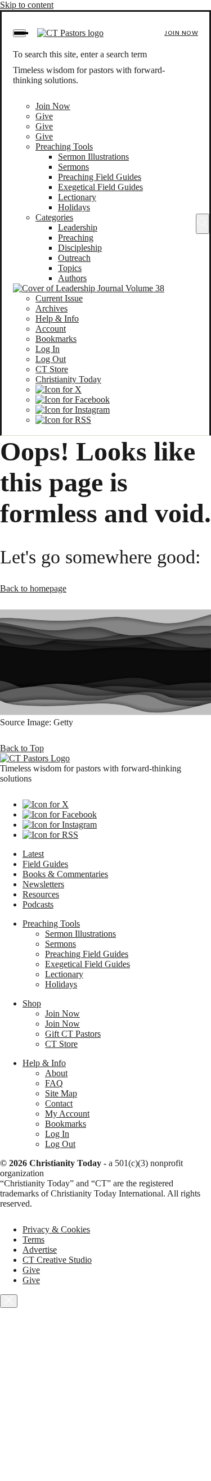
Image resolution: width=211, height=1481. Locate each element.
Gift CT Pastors (73, 1033)
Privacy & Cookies (56, 1229)
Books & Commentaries (65, 874)
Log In (47, 349)
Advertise (40, 1249)
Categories (54, 217)
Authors (72, 278)
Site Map (61, 1093)
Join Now (181, 33)
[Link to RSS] (63, 420)
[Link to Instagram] (72, 409)
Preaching (75, 237)
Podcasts (38, 904)
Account (50, 328)
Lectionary (77, 197)
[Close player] (8, 1301)
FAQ (54, 1083)
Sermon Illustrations (93, 156)
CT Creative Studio (57, 1260)
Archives (51, 308)
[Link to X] (58, 389)
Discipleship (80, 247)
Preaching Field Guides (99, 177)
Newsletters (43, 884)
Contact (59, 1103)
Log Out (50, 359)
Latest (33, 854)
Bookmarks (56, 339)
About (56, 1073)
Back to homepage (33, 588)
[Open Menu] (19, 33)
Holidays (74, 207)
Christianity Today (68, 379)
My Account (67, 1113)
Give (44, 116)
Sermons (73, 166)
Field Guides (45, 864)
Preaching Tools (64, 146)
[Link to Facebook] (72, 399)
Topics (70, 268)
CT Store (51, 369)
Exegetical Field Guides (100, 187)
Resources (41, 894)
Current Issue (59, 298)
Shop (32, 1003)
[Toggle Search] (202, 224)
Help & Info (57, 318)
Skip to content (26, 5)
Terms (33, 1239)
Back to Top (22, 748)
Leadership (77, 227)
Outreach (74, 258)
